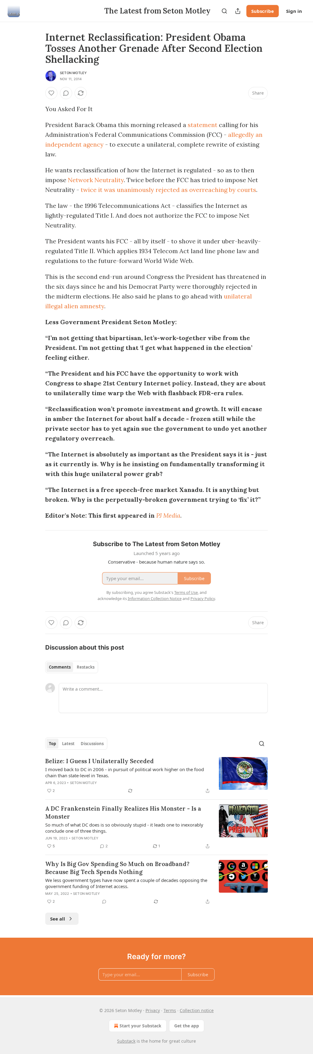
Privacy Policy (202, 598)
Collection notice (197, 1010)
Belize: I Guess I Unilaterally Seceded (99, 761)
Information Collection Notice (155, 598)
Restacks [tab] (85, 667)
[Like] (51, 93)
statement (202, 125)
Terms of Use (186, 592)
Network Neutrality (96, 180)
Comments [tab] (60, 667)
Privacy (152, 1010)
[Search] (224, 11)
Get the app (186, 1026)
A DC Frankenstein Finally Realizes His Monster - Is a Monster (123, 812)
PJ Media (168, 515)
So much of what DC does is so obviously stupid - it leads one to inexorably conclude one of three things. (124, 828)
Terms (170, 1010)
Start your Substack (140, 1026)
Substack (126, 1041)
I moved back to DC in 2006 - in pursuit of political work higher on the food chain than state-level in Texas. (124, 772)
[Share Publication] (238, 11)
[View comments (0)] (66, 93)
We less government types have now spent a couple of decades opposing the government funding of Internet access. (126, 883)
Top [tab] (52, 743)
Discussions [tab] (92, 743)
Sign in (294, 11)
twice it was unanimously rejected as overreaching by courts (168, 189)
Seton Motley (73, 73)
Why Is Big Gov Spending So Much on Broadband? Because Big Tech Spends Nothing (117, 868)
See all (57, 919)
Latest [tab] (68, 743)
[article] (156, 776)
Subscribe (262, 11)
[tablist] (71, 667)
